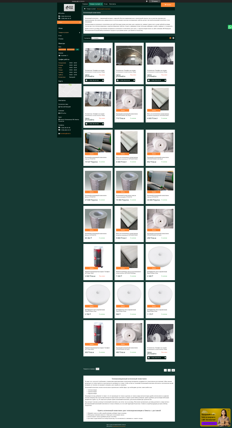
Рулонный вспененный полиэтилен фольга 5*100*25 (95, 196)
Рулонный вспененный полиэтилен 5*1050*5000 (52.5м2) (127, 348)
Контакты (112, 4)
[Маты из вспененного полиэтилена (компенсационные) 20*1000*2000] (160, 99)
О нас (106, 4)
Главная (85, 4)
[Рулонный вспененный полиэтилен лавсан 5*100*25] (98, 142)
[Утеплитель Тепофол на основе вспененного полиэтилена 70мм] (160, 333)
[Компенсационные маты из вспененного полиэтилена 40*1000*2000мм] (129, 256)
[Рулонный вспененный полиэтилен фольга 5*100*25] (98, 180)
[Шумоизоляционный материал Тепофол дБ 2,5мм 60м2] (98, 333)
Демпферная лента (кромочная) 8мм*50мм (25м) (157, 310)
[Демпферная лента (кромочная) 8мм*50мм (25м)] (160, 295)
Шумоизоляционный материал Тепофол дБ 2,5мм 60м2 (97, 348)
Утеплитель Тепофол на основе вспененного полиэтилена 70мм (157, 348)
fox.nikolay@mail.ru (65, 133)
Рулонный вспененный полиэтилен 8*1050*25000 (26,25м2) (127, 114)
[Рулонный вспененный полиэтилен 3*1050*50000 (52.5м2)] (160, 218)
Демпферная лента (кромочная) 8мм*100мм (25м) (157, 272)
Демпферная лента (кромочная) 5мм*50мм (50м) (126, 310)
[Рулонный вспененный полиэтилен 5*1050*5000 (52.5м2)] (129, 333)
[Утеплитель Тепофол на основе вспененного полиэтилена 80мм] (160, 55)
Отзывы (60, 39)
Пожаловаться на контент (118, 426)
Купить (123, 110)
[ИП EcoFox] (69, 7)
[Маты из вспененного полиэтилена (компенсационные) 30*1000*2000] (129, 142)
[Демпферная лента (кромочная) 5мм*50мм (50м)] (129, 295)
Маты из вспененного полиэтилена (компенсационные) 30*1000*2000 (127, 158)
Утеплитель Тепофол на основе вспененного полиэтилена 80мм (157, 71)
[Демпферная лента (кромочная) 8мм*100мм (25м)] (160, 256)
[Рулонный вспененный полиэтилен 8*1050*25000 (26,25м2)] (129, 99)
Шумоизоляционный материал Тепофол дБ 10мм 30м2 (97, 272)
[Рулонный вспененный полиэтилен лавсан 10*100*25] (160, 180)
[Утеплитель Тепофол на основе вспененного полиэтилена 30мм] (98, 99)
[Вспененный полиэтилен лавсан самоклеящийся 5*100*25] (129, 180)
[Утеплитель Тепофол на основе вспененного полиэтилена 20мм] (129, 55)
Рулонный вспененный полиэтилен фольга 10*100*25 (95, 234)
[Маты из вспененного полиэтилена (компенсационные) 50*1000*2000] (129, 218)
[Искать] (80, 22)
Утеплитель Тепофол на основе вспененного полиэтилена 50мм (95, 71)
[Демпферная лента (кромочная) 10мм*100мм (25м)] (98, 295)
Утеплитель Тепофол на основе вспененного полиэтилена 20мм (126, 71)
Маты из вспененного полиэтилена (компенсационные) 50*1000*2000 (127, 234)
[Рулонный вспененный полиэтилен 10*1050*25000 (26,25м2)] (160, 142)
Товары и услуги (95, 4)
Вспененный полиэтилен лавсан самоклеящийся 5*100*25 (126, 196)
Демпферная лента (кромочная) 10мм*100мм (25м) (95, 310)
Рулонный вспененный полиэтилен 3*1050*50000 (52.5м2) (158, 234)
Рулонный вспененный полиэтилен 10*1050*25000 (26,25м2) (158, 158)
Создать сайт (75, 1)
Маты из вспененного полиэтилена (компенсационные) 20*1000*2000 (158, 114)
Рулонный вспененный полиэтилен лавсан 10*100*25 (158, 196)
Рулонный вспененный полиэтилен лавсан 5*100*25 (95, 158)
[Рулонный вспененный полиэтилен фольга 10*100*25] (98, 218)
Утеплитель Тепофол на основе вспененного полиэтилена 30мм (95, 114)
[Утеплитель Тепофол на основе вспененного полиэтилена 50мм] (98, 55)
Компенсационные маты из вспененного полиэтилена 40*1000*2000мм (128, 272)
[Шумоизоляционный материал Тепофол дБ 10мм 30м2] (98, 256)
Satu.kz (124, 424)
